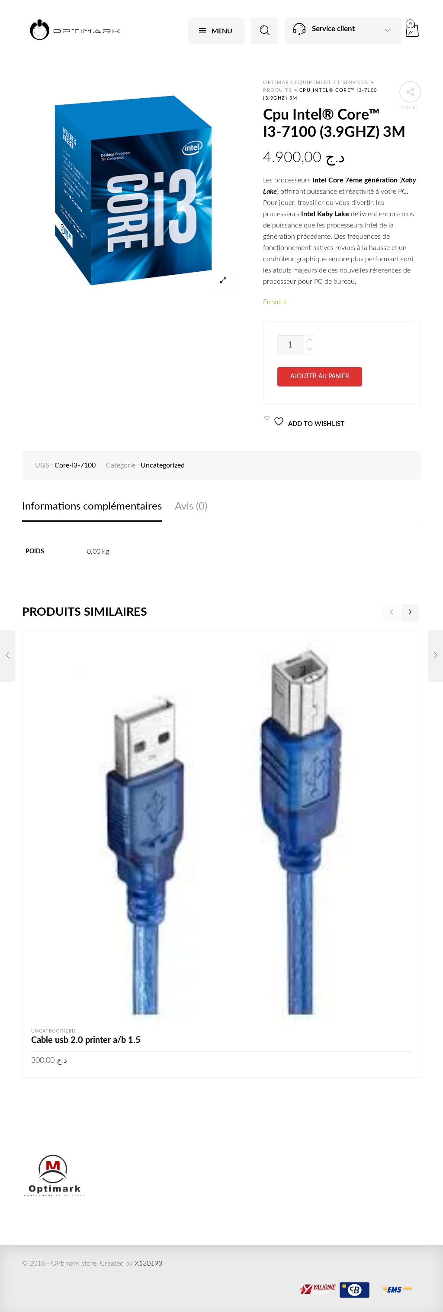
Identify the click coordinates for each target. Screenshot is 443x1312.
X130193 (148, 1263)
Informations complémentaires (92, 506)
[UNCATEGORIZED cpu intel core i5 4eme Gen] (7, 656)
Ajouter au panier (319, 376)
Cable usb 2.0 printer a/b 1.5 (86, 1040)
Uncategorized (163, 465)
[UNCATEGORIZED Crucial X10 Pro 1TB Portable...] (435, 656)
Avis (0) (191, 506)
